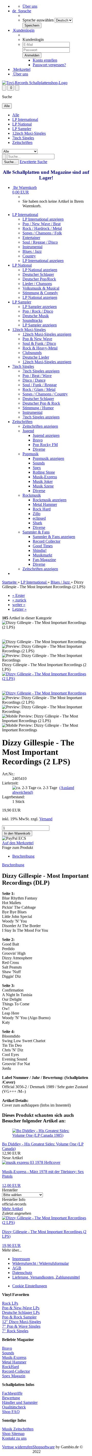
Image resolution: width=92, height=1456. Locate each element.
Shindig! (40, 550)
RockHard (10, 1366)
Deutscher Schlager (38, 274)
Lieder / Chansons (37, 283)
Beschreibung (23, 856)
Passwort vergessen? (49, 65)
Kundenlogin (23, 30)
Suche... (10, 162)
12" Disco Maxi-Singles (21, 1322)
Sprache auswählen (38, 20)
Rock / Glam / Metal (38, 389)
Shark (37, 523)
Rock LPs (10, 1303)
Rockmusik (31, 495)
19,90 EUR (11, 1245)
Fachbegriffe (12, 1393)
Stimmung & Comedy (40, 293)
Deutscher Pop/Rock (39, 279)
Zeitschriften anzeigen (40, 426)
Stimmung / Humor (38, 408)
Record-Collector (16, 1371)
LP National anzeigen (39, 270)
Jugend (28, 431)
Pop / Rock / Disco (37, 311)
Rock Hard (42, 509)
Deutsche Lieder (35, 357)
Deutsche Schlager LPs (21, 1312)
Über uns (29, 6)
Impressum (21, 1259)
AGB (16, 1268)
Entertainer (31, 237)
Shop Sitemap (13, 1433)
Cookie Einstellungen (29, 1286)
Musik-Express (45, 477)
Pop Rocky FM (45, 444)
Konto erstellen (45, 60)
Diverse (39, 449)
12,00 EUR (11, 1185)
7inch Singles (23, 138)
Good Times (43, 546)
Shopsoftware (43, 1447)
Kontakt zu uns (14, 1438)
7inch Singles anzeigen (41, 371)
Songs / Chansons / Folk (42, 233)
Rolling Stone (44, 472)
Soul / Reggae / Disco (40, 242)
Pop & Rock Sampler (19, 1317)
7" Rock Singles (15, 1331)
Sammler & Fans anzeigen (54, 536)
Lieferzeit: (10, 783)
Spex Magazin (13, 1376)
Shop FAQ (11, 1411)
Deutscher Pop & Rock (41, 403)
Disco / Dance (33, 380)
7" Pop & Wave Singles (21, 1326)
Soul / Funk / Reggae (39, 385)
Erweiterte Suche (33, 162)
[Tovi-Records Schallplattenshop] (34, 83)
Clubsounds (32, 352)
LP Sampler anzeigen (39, 306)
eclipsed (39, 518)
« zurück (19, 600)
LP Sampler (21, 129)
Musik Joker (43, 481)
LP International (25, 119)
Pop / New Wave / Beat (41, 224)
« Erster (18, 595)
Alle (15, 115)
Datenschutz (22, 1272)
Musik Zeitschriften (17, 1429)
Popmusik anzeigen (48, 458)
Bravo (38, 440)
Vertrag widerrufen (17, 1447)
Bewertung (11, 1398)
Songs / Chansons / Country (45, 394)
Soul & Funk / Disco (39, 343)
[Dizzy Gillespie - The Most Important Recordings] (44, 693)
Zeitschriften (22, 142)
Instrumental (32, 247)
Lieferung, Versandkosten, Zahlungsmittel (46, 1277)
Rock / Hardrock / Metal (42, 228)
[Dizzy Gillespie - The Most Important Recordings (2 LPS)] (46, 678)
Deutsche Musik (35, 316)
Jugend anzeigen (46, 435)
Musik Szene (43, 486)
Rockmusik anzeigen (49, 500)
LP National (22, 124)
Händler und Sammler (20, 1402)
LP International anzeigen (43, 219)
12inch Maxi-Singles (29, 133)
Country (29, 256)
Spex (37, 467)
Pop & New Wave (37, 339)
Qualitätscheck (14, 1407)
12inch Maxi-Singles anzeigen (46, 334)
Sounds (39, 463)
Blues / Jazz (32, 251)
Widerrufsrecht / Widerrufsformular (40, 1263)
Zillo (36, 513)
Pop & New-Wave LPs (20, 1308)
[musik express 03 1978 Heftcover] (31, 1162)
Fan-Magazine (44, 560)
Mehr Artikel (12, 1209)
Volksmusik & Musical (40, 288)
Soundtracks (32, 320)
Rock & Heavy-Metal (39, 348)
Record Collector (46, 541)
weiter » (18, 604)
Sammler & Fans (36, 532)
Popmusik (30, 454)
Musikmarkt (42, 555)
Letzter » (19, 609)
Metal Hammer (45, 504)
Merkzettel (21, 69)
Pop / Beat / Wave (37, 375)
